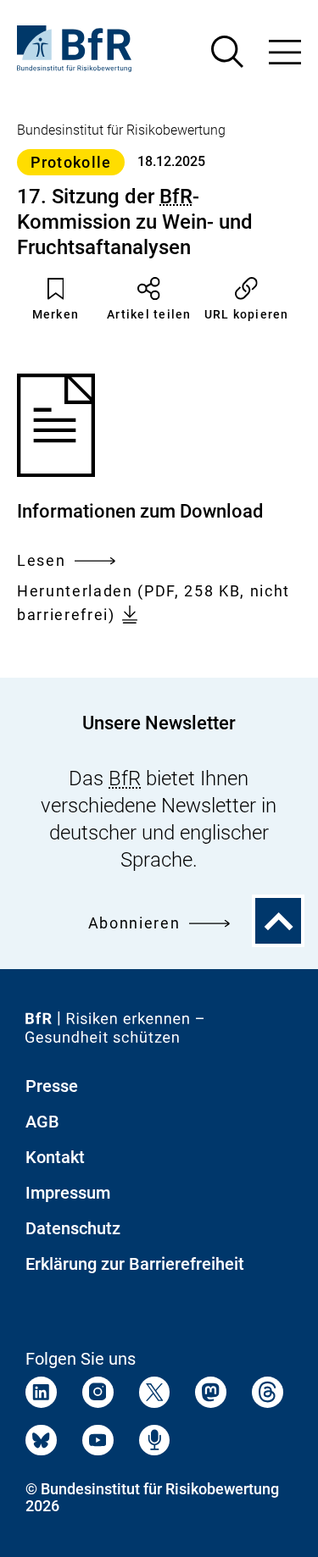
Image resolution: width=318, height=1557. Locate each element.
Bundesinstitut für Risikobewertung (121, 130)
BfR (175, 196)
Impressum (67, 1193)
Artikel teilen (149, 314)
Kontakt (55, 1157)
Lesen (41, 562)
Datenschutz (72, 1228)
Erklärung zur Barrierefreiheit (134, 1264)
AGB (42, 1121)
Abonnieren (134, 923)
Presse (51, 1086)
